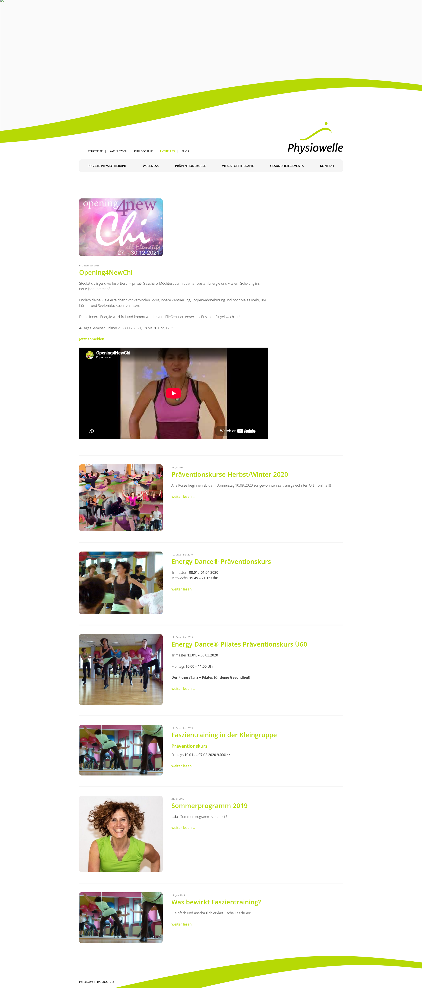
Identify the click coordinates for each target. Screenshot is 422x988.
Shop (185, 151)
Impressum (86, 981)
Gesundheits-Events (287, 166)
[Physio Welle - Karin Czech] (315, 138)
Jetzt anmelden (91, 339)
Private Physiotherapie (107, 166)
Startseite (95, 151)
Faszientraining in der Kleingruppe (224, 734)
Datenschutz (105, 981)
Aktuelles (167, 151)
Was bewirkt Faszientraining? (216, 902)
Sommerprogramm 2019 (209, 805)
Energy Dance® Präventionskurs (221, 561)
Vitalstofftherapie (238, 166)
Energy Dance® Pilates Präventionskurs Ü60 (239, 644)
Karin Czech (118, 151)
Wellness (151, 166)
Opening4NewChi (106, 272)
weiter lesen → (183, 496)
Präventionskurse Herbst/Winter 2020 (229, 474)
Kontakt (327, 166)
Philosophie (143, 151)
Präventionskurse (190, 166)
